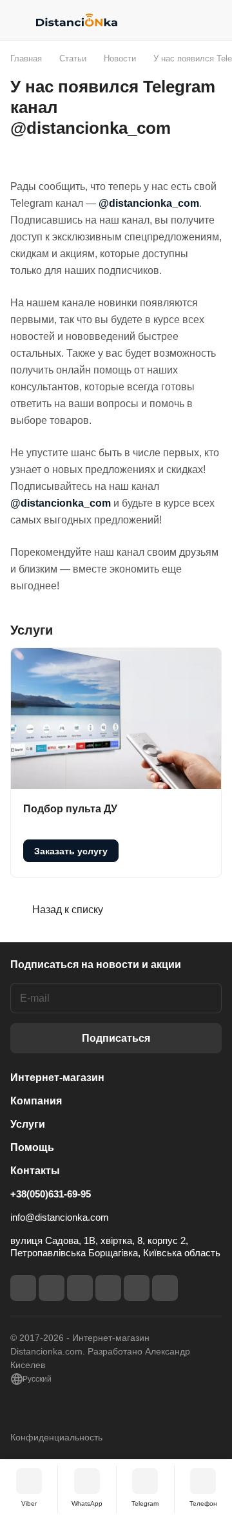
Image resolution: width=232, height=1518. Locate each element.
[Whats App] (165, 1288)
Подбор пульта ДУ (70, 808)
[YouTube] (108, 1288)
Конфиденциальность (56, 1437)
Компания (36, 1100)
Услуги (27, 1124)
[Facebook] (23, 1288)
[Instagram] (51, 1288)
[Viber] (137, 1288)
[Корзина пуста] (211, 20)
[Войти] (186, 20)
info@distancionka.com (59, 1217)
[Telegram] (80, 1288)
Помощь (32, 1147)
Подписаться (116, 1038)
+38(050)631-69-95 (50, 1193)
